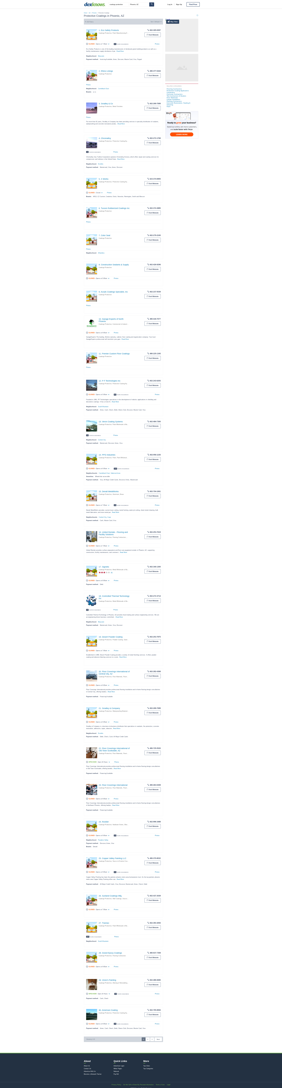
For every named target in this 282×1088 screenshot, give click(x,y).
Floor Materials (117, 676)
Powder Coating (118, 640)
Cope (109, 517)
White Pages (118, 1068)
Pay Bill (116, 1074)
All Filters (90, 22)
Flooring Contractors (119, 537)
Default (157, 22)
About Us (87, 1066)
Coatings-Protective (105, 33)
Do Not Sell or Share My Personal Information (138, 1084)
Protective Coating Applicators (123, 141)
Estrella (100, 164)
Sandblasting (128, 640)
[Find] (151, 4)
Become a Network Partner (93, 1074)
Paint (114, 457)
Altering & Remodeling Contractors (124, 983)
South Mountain (103, 406)
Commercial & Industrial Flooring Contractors (127, 324)
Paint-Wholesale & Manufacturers (124, 424)
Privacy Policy (116, 1084)
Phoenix (94, 13)
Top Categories (148, 1068)
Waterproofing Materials (120, 711)
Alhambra (101, 253)
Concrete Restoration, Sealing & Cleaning (178, 104)
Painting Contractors (174, 101)
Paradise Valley (103, 840)
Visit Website (153, 35)
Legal (168, 1084)
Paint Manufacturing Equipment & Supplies (127, 33)
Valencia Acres (116, 473)
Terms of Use (160, 1084)
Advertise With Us (90, 1071)
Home (85, 13)
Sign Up (179, 4)
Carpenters (171, 92)
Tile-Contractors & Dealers (176, 96)
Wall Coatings (117, 898)
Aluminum (116, 494)
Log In (169, 4)
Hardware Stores (118, 824)
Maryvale (101, 56)
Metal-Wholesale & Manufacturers (124, 569)
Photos (157, 44)
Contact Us (87, 1068)
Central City (102, 440)
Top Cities (146, 1066)
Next (158, 1039)
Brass (122, 494)
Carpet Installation (173, 99)
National (116, 1071)
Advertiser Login (119, 1066)
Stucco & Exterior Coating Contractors (125, 861)
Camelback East (103, 88)
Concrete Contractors (175, 94)
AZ (89, 13)
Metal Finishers (118, 106)
